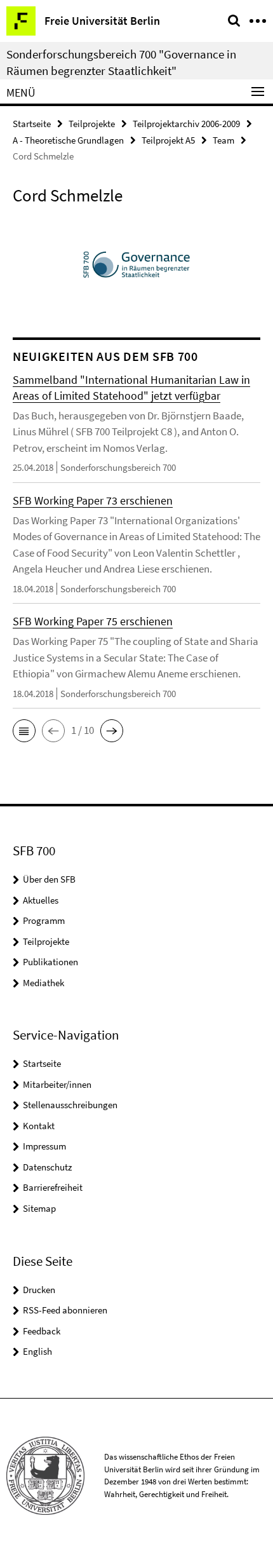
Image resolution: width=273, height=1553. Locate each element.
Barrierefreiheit (53, 1187)
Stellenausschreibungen (70, 1105)
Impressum (44, 1146)
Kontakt (39, 1126)
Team (223, 140)
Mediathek (43, 983)
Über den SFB (49, 879)
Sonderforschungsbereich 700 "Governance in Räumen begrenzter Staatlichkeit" (121, 62)
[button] (24, 730)
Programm (44, 920)
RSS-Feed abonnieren (65, 1310)
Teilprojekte (92, 124)
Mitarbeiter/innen (57, 1084)
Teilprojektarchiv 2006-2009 (186, 124)
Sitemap (39, 1208)
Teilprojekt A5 (168, 140)
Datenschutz (47, 1167)
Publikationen (50, 962)
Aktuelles (40, 900)
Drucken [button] (39, 1290)
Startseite (32, 124)
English (37, 1351)
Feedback (41, 1331)
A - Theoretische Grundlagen (68, 140)
